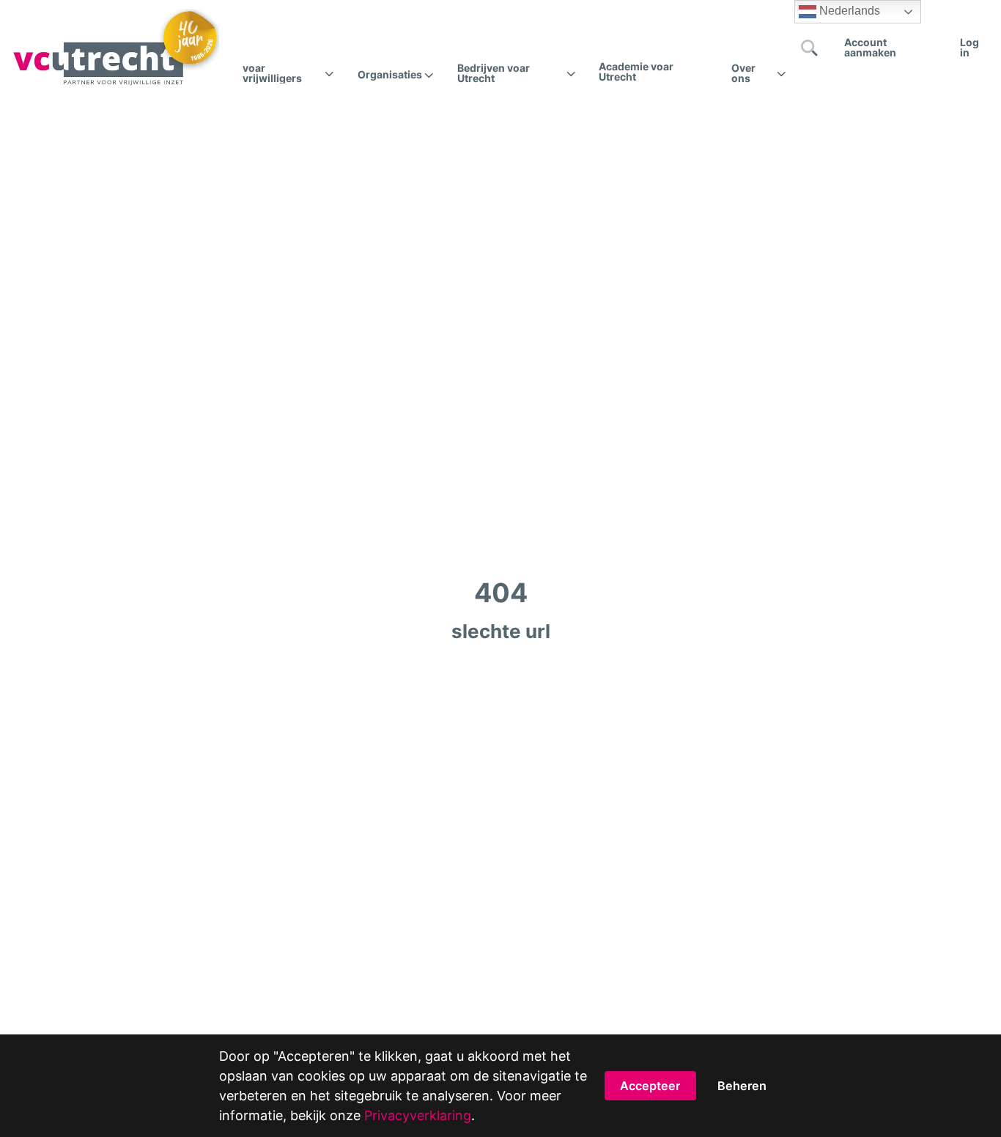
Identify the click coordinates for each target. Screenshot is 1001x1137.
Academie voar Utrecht (636, 71)
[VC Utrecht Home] (115, 48)
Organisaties (390, 75)
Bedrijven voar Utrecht (493, 73)
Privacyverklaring (417, 1115)
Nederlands (848, 10)
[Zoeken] (809, 47)
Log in (969, 47)
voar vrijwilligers (272, 73)
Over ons (743, 73)
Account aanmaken (870, 47)
